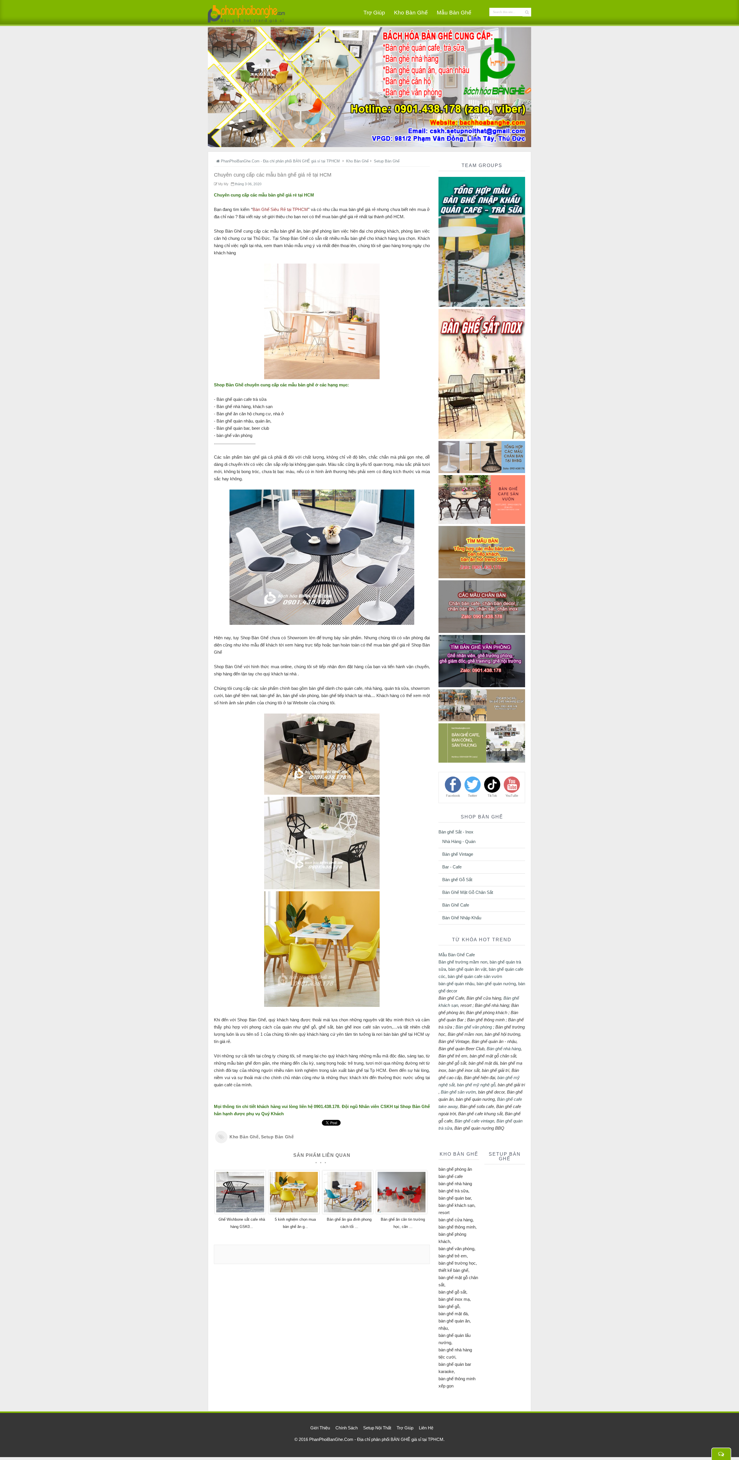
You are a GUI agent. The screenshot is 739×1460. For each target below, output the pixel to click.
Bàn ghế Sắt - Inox (455, 831)
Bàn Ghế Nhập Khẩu (461, 917)
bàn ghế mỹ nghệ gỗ (476, 1084)
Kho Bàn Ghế (411, 13)
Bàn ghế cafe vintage (474, 1120)
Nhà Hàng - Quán (458, 841)
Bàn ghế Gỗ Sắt (457, 879)
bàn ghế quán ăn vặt (467, 969)
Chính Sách (346, 1427)
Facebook (453, 795)
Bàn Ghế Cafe (455, 905)
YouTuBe (511, 795)
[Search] (526, 12)
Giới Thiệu (320, 1427)
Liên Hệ (426, 1427)
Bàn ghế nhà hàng (504, 1048)
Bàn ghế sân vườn (458, 1092)
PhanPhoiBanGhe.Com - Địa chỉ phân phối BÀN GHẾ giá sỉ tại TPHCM (376, 1439)
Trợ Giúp (374, 13)
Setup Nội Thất (377, 1427)
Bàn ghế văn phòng (474, 1026)
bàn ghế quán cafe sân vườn (475, 976)
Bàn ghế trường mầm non (462, 961)
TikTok (492, 795)
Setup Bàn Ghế (277, 1136)
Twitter (472, 795)
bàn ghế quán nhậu (456, 983)
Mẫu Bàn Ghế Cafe (456, 954)
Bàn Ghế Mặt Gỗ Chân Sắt (467, 892)
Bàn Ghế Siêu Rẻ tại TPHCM (280, 209)
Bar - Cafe (452, 866)
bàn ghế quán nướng (496, 983)
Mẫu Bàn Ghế (454, 13)
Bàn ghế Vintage (457, 854)
